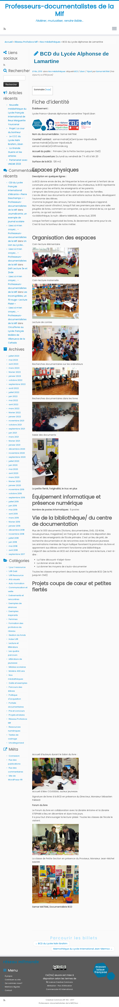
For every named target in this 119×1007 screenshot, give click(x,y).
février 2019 (14, 521)
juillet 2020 (14, 461)
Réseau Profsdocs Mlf (26, 41)
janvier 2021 (14, 444)
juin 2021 (13, 432)
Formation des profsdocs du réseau (15, 627)
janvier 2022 (15, 416)
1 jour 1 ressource (17, 567)
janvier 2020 (15, 485)
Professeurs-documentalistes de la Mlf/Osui (58, 1003)
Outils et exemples (18, 683)
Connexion (14, 755)
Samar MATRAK (103, 71)
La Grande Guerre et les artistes (15, 152)
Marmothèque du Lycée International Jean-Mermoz (82, 948)
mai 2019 (13, 509)
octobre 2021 (15, 424)
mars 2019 (14, 517)
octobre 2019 (15, 493)
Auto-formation (16, 583)
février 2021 (14, 440)
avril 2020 (13, 473)
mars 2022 (14, 408)
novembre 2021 (16, 420)
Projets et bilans (17, 714)
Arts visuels (14, 579)
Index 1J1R (13, 639)
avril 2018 (13, 550)
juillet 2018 (14, 537)
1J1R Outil (13, 571)
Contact (8, 990)
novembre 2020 (17, 453)
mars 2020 (14, 477)
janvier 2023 (15, 376)
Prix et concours (17, 710)
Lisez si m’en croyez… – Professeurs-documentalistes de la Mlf (17, 233)
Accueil (9, 41)
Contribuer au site (12, 979)
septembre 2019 (17, 497)
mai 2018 (13, 546)
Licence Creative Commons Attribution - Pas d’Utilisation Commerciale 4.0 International (59, 986)
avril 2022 (13, 404)
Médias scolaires (17, 667)
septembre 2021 (17, 428)
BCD (76, 71)
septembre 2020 (17, 457)
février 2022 (15, 412)
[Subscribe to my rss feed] (6, 29)
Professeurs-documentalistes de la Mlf (59, 9)
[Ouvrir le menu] (114, 28)
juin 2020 (13, 465)
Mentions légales (12, 987)
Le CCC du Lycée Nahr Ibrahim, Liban (16, 140)
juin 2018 (13, 542)
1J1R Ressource (16, 575)
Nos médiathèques (50, 41)
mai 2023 (13, 359)
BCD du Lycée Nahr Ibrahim (51, 943)
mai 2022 (13, 400)
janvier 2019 (14, 525)
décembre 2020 (17, 448)
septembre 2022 (17, 384)
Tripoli (89, 71)
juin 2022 (13, 396)
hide (48, 89)
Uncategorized (16, 742)
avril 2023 (13, 363)
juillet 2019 (14, 501)
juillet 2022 (14, 392)
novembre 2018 (16, 533)
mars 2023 (14, 368)
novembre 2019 (16, 489)
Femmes (13, 619)
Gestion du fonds (17, 635)
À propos (8, 976)
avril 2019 (13, 513)
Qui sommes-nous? (13, 983)
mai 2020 (13, 469)
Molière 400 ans (17, 671)
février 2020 (15, 481)
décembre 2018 (16, 529)
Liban (82, 71)
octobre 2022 (15, 380)
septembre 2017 (17, 554)
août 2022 (14, 388)
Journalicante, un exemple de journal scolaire (17, 217)
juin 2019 (13, 505)
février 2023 (15, 372)
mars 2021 (14, 436)
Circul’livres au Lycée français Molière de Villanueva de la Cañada (16, 335)
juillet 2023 (14, 355)
